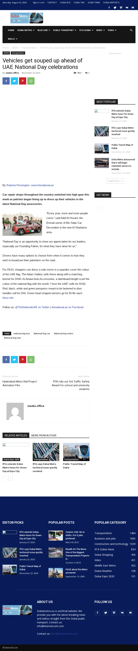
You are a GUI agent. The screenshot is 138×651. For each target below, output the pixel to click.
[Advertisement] (93, 18)
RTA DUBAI (85, 30)
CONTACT (52, 2)
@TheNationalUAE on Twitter (32, 307)
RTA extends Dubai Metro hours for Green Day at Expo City (15, 468)
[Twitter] (115, 7)
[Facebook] (109, 7)
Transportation (29, 47)
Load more (113, 180)
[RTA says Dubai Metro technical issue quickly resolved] (46, 452)
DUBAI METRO (24, 30)
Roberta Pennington (18, 185)
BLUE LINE (43, 30)
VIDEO (111, 30)
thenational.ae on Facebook (68, 307)
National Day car (42, 333)
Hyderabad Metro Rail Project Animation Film (20, 383)
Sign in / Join (39, 2)
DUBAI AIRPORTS (111, 2)
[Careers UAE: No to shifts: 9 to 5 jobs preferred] (56, 535)
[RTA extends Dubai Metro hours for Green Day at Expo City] (16, 452)
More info (8, 297)
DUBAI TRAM (94, 2)
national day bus (21, 333)
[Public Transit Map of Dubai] (76, 452)
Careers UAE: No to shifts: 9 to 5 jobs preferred (75, 535)
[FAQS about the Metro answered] (56, 573)
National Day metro (63, 333)
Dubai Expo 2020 (11, 459)
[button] (131, 30)
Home (11, 30)
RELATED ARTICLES (16, 435)
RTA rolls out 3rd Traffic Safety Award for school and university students (70, 385)
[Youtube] (132, 7)
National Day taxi (12, 337)
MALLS (11, 38)
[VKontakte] (127, 7)
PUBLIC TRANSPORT (63, 30)
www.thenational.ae (42, 185)
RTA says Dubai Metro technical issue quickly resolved (45, 468)
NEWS (99, 30)
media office (12, 72)
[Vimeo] (121, 7)
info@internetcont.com (64, 633)
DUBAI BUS (65, 2)
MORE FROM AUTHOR (43, 435)
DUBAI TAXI (79, 2)
